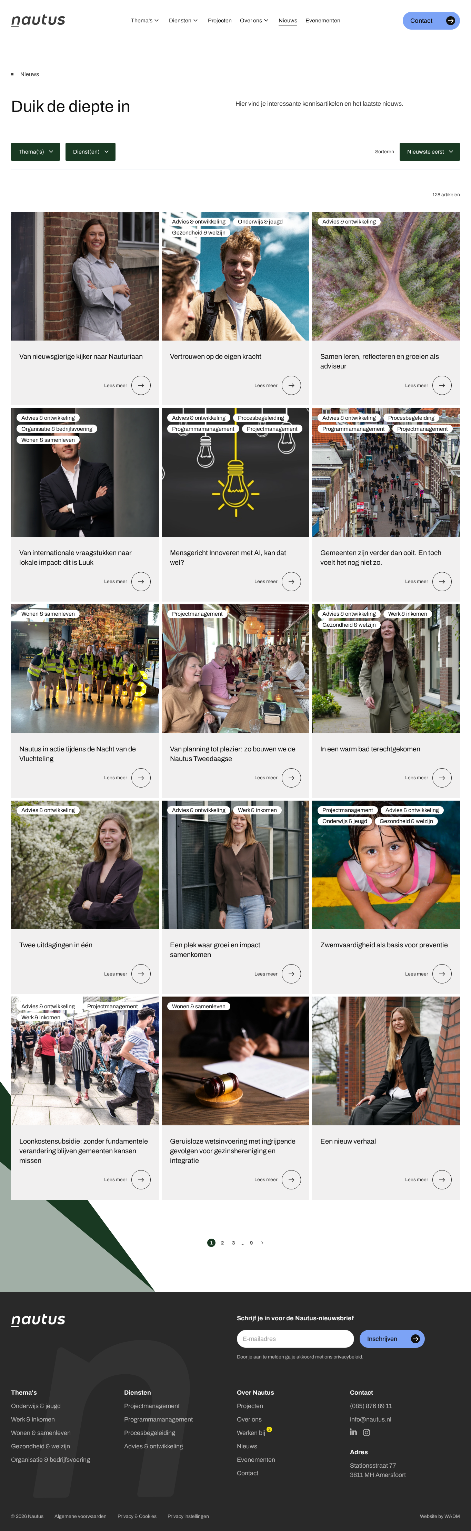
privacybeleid (347, 1357)
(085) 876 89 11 (371, 1406)
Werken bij (251, 1432)
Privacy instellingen (188, 1516)
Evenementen (256, 1459)
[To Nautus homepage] (38, 20)
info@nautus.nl (370, 1419)
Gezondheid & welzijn (40, 1446)
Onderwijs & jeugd (36, 1406)
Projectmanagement (152, 1406)
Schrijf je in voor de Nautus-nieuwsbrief (295, 1318)
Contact (247, 1473)
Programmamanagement (158, 1419)
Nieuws (247, 1446)
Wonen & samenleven (41, 1432)
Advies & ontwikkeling (153, 1446)
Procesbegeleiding (149, 1432)
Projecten (250, 1406)
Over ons (249, 1419)
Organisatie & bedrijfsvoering (50, 1459)
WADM (452, 1516)
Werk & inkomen (33, 1419)
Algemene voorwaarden (80, 1516)
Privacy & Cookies (137, 1516)
